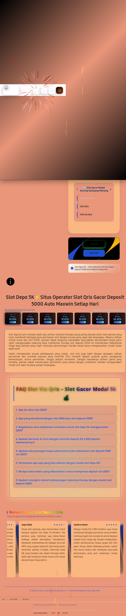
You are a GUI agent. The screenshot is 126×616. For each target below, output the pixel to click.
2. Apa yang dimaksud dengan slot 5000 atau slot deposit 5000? (54, 418)
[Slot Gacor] (11, 90)
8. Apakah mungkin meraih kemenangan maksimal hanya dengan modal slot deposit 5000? (64, 481)
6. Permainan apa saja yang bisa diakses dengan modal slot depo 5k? (58, 463)
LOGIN (94, 244)
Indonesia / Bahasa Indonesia (40, 613)
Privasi (53, 613)
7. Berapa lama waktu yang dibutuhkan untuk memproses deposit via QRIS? (63, 471)
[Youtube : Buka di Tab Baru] (92, 613)
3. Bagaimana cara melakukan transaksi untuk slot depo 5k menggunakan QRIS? (62, 428)
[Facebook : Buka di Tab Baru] (81, 613)
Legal (58, 613)
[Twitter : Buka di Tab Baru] (85, 613)
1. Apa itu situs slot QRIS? (31, 409)
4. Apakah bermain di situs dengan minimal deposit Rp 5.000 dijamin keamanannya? (58, 440)
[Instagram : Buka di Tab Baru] (88, 613)
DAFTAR (94, 253)
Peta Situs (65, 613)
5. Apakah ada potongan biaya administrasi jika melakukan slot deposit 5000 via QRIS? (63, 452)
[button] (44, 90)
